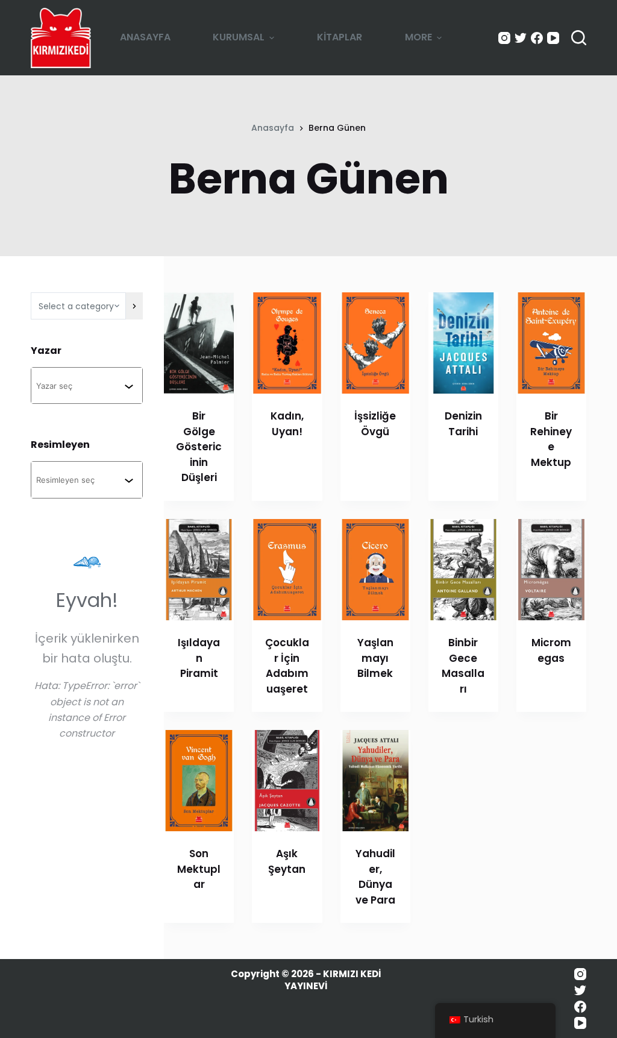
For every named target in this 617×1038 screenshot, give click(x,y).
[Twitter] (521, 38)
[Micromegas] (551, 569)
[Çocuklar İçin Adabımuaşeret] (287, 569)
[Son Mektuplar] (199, 780)
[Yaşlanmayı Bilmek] (375, 569)
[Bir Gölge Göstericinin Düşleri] (199, 343)
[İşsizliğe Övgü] (375, 343)
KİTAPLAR (339, 37)
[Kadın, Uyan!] (287, 343)
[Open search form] (578, 37)
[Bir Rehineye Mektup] (551, 343)
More (418, 37)
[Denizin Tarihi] (463, 343)
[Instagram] (504, 38)
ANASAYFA (145, 37)
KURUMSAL (239, 37)
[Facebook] (537, 38)
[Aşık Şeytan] (287, 780)
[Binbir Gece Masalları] (463, 569)
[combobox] (80, 385)
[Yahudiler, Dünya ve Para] (375, 780)
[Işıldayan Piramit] (199, 569)
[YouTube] (553, 38)
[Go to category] (134, 305)
